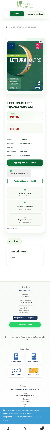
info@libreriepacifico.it (25, 396)
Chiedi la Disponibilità (19, 173)
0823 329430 (25, 401)
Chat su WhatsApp (25, 325)
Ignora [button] (5, 420)
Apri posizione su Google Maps (25, 318)
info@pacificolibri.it (25, 302)
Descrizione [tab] (14, 241)
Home (10, 27)
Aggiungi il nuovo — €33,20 (25, 163)
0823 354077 (25, 297)
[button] (41, 41)
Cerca (25, 428)
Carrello (38, 426)
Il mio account (8, 428)
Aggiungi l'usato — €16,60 (25, 181)
